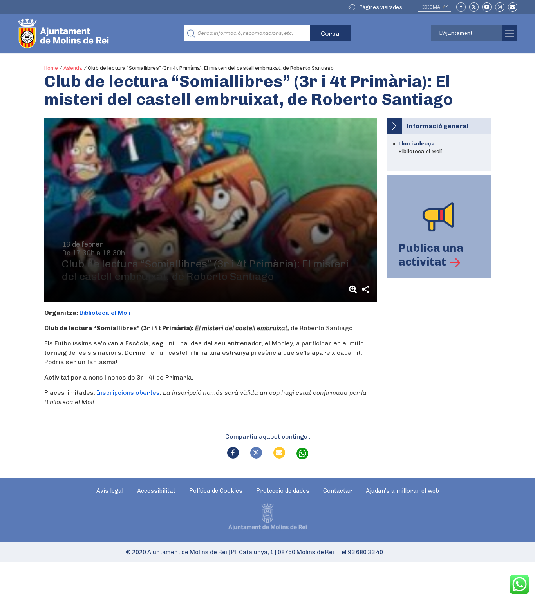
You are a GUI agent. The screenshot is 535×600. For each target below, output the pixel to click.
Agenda (72, 68)
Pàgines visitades (381, 7)
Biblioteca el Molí (105, 312)
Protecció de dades (282, 491)
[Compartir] (366, 289)
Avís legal (109, 491)
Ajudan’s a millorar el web (402, 491)
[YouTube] (487, 7)
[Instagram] (499, 7)
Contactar (337, 491)
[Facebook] (461, 7)
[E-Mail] (512, 7)
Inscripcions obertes (128, 392)
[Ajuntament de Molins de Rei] (92, 33)
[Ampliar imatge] (354, 289)
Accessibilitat (156, 491)
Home (51, 68)
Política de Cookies (215, 491)
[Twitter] (474, 7)
